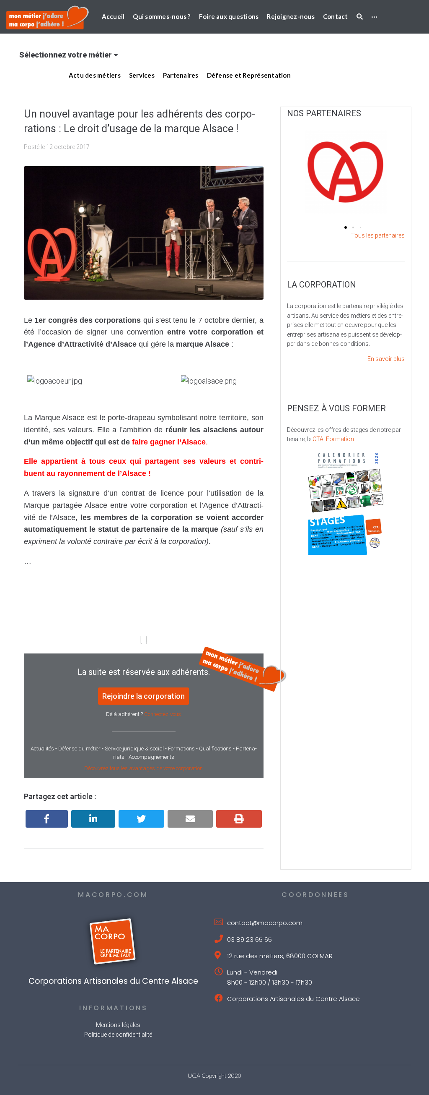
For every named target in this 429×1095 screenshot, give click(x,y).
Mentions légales (118, 1025)
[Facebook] (47, 819)
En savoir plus (386, 358)
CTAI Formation (333, 439)
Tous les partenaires (378, 235)
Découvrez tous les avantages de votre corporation (143, 768)
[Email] (190, 819)
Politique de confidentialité (118, 1034)
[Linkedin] (93, 819)
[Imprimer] (239, 819)
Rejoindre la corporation (143, 696)
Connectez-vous (162, 714)
